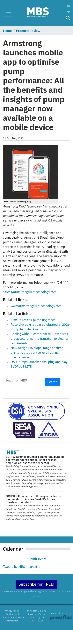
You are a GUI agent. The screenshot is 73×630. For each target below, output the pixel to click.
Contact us (12, 614)
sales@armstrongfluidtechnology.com (29, 292)
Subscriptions (8, 617)
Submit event (37, 559)
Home (7, 31)
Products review (28, 31)
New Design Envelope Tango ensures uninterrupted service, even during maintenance (37, 352)
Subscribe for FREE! (36, 584)
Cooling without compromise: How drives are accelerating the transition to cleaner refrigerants (39, 338)
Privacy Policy (11, 610)
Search (52, 382)
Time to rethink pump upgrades (33, 320)
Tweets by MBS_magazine (21, 567)
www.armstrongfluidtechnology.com (36, 306)
